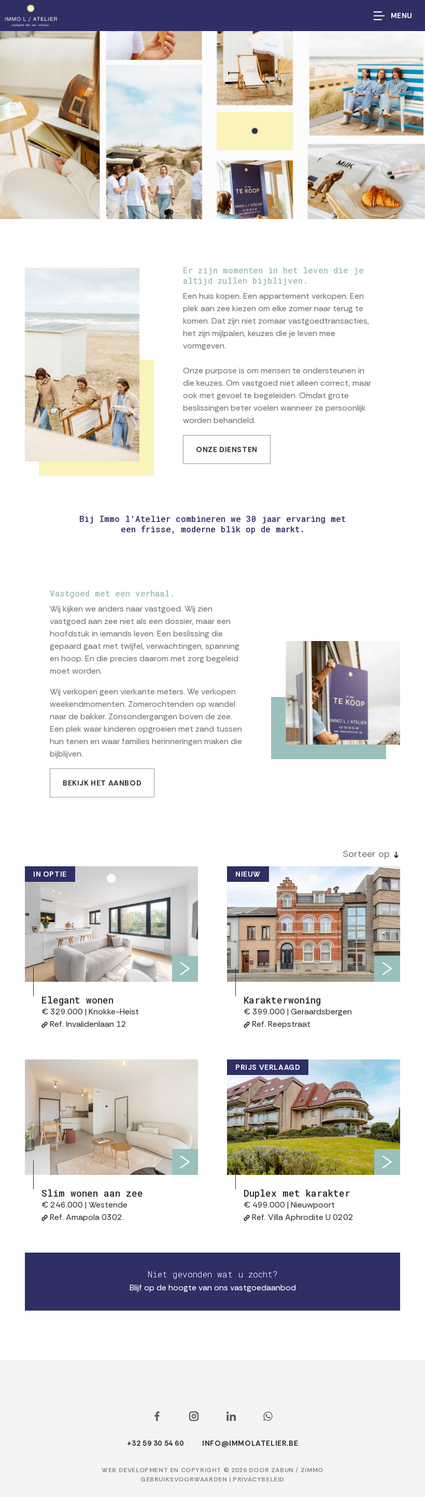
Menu (402, 15)
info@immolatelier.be (250, 1443)
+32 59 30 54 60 (155, 1443)
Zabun (282, 1470)
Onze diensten (227, 449)
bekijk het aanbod (102, 783)
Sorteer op (366, 854)
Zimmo (312, 1470)
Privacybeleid (259, 1479)
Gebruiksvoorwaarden (184, 1479)
